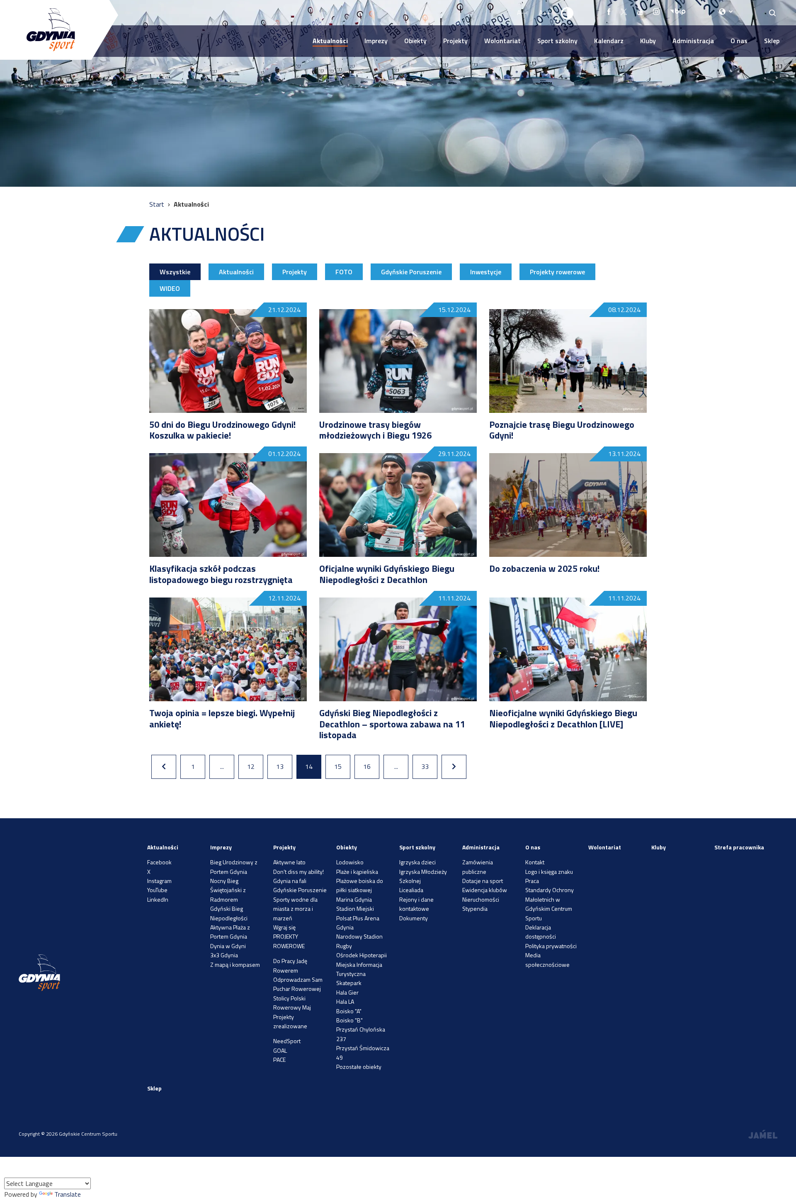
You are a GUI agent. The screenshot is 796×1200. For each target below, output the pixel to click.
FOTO (343, 272)
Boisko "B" (349, 1020)
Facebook (159, 862)
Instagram (159, 880)
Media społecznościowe (547, 959)
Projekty (455, 41)
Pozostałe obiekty (358, 1066)
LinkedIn (157, 899)
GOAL (280, 1050)
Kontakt (534, 862)
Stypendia (475, 908)
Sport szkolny (557, 41)
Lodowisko (350, 862)
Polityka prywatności (551, 945)
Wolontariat (502, 41)
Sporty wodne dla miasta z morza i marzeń (295, 908)
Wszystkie (175, 272)
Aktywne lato (289, 862)
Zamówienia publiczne (477, 867)
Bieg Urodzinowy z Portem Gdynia (233, 867)
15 (338, 766)
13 (280, 766)
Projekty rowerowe (557, 272)
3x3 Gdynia (224, 955)
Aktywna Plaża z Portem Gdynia (230, 932)
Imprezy (376, 41)
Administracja (693, 41)
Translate (67, 1194)
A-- (522, 12)
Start (157, 204)
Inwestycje (485, 272)
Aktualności (330, 41)
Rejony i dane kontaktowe (416, 904)
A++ (545, 12)
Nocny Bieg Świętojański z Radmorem (228, 890)
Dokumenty (413, 918)
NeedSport (287, 1041)
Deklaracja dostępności (540, 932)
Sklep (771, 41)
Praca (532, 880)
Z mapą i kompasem (235, 964)
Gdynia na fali (289, 880)
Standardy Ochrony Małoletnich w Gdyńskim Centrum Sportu (549, 903)
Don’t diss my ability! (298, 871)
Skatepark (349, 982)
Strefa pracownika (739, 847)
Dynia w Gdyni (228, 945)
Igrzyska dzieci (417, 862)
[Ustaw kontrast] (567, 13)
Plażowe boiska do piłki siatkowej (359, 885)
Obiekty (415, 41)
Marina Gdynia (354, 899)
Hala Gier (347, 992)
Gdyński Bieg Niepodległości (229, 913)
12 (251, 766)
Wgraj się (284, 927)
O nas (738, 41)
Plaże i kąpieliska (357, 871)
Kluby (648, 41)
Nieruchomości (480, 899)
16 (367, 766)
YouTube (157, 889)
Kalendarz (609, 41)
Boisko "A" (349, 1011)
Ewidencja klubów (484, 889)
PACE (279, 1059)
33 (425, 766)
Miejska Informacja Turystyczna (359, 969)
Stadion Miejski (355, 908)
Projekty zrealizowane (290, 1021)
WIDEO (170, 288)
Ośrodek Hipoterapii (361, 955)
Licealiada (411, 889)
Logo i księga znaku (549, 871)
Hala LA (345, 1001)
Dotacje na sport (482, 880)
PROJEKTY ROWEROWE (289, 941)
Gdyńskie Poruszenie (411, 272)
